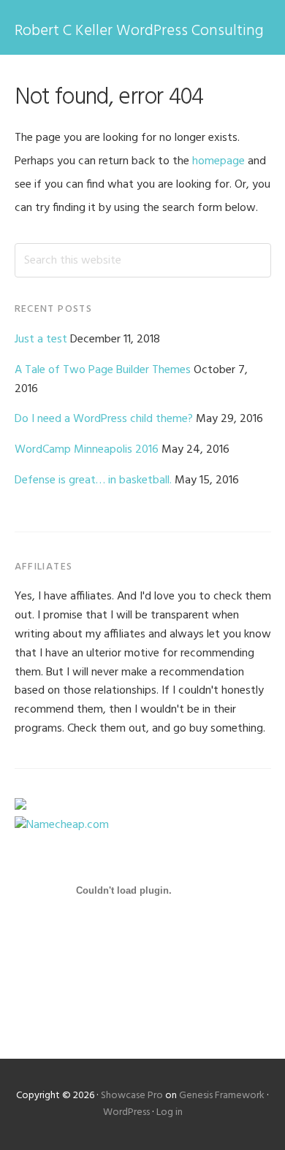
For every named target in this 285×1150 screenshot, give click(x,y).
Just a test (41, 339)
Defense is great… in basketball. (93, 480)
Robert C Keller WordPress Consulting (139, 31)
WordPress (126, 1112)
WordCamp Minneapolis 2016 (87, 449)
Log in (169, 1112)
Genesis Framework (222, 1095)
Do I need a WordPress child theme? (104, 419)
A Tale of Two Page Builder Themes (103, 370)
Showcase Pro (132, 1095)
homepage (218, 161)
